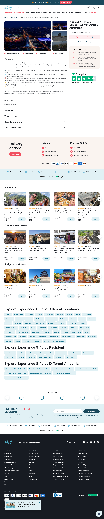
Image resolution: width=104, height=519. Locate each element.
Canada (8, 341)
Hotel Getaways (41, 12)
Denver (73, 319)
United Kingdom (58, 341)
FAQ (5, 485)
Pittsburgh (10, 332)
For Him (30, 353)
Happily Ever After (83, 470)
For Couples (10, 353)
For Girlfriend (74, 353)
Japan (18, 341)
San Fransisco (51, 319)
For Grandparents (45, 357)
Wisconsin (80, 336)
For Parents (10, 357)
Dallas (8, 314)
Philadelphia (84, 328)
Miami (78, 314)
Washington (54, 336)
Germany (32, 473)
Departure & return (13, 122)
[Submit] (88, 8)
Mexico (31, 470)
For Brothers (71, 357)
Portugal (27, 341)
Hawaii (8, 323)
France (46, 341)
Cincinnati (42, 328)
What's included (11, 116)
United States (33, 453)
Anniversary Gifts (58, 462)
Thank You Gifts (58, 479)
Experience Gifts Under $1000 (16, 378)
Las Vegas (49, 314)
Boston (39, 314)
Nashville (47, 332)
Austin (56, 332)
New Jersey (72, 323)
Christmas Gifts (58, 456)
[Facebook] (84, 442)
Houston (60, 314)
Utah (86, 332)
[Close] (39, 505)
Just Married (82, 459)
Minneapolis (40, 323)
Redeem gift (95, 12)
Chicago (30, 314)
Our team (7, 453)
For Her (21, 353)
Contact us (8, 456)
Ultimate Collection (84, 476)
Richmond (42, 336)
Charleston (36, 332)
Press (6, 482)
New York (9, 319)
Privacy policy (9, 479)
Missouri (51, 323)
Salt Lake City (11, 336)
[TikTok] (94, 442)
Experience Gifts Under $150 (86, 369)
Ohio (33, 328)
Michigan (18, 323)
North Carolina (11, 328)
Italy (30, 468)
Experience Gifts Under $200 (16, 373)
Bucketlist (81, 462)
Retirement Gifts (58, 473)
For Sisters (58, 357)
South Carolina (23, 332)
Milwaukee (92, 336)
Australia (37, 341)
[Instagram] (87, 442)
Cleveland (53, 328)
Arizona (19, 319)
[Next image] (59, 49)
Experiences (14, 17)
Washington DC (67, 336)
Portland (73, 328)
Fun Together (82, 456)
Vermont (23, 336)
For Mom (40, 353)
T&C (5, 476)
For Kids (21, 357)
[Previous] (4, 199)
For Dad (49, 353)
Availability (9, 110)
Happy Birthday (83, 453)
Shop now (15, 154)
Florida (82, 319)
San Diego (87, 314)
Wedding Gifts (10, 12)
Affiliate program (10, 468)
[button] (52, 12)
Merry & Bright (82, 465)
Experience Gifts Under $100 (62, 369)
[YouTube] (91, 442)
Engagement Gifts (59, 465)
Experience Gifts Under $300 (40, 373)
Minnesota (28, 323)
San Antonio (76, 332)
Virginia (32, 336)
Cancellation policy (13, 127)
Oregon (63, 328)
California (39, 319)
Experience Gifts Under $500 (65, 373)
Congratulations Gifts (60, 476)
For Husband (87, 353)
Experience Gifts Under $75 (38, 369)
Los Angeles (18, 314)
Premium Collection (84, 479)
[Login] (94, 8)
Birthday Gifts (20, 12)
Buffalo (82, 323)
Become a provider (10, 462)
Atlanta (65, 332)
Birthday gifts (57, 453)
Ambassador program (11, 470)
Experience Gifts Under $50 (15, 369)
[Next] (48, 36)
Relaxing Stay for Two (85, 473)
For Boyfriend (61, 353)
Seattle (69, 314)
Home (6, 17)
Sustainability (8, 465)
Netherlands (33, 479)
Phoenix (29, 319)
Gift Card (69, 12)
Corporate (77, 12)
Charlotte (24, 328)
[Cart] (98, 8)
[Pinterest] (98, 442)
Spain (30, 476)
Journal (6, 473)
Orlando (91, 319)
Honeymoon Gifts (59, 468)
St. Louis (61, 323)
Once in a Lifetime (84, 468)
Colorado (63, 319)
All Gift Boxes (30, 12)
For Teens (31, 357)
